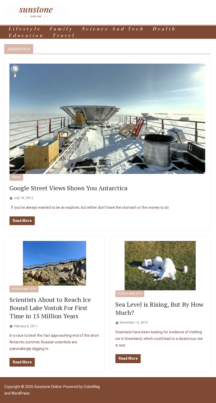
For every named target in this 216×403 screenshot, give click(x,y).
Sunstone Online (48, 387)
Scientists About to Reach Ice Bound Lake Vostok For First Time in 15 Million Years (50, 307)
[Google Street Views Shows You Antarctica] (107, 119)
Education (26, 35)
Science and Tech (113, 29)
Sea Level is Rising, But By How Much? (159, 308)
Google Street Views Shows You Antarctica (68, 188)
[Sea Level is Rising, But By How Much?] (160, 265)
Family (61, 29)
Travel (63, 35)
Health (164, 29)
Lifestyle (24, 29)
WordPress (20, 393)
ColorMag (92, 387)
